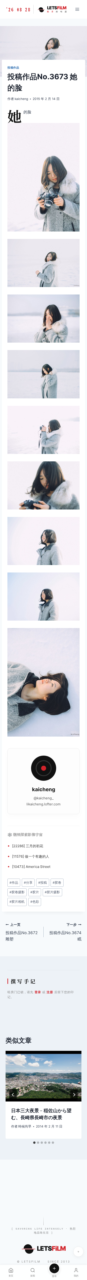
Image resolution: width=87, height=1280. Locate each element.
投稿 (42, 882)
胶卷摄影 (17, 892)
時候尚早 (24, 1126)
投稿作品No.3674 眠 (65, 932)
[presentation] (43, 1076)
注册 (50, 992)
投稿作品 (13, 67)
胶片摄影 (52, 892)
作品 (14, 882)
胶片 (34, 892)
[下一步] (74, 1094)
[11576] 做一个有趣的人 (30, 856)
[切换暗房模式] (78, 1252)
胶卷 (57, 882)
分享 (28, 882)
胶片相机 (17, 901)
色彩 (34, 901)
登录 (38, 992)
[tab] (34, 1142)
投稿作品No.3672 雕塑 (22, 932)
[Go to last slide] (13, 1094)
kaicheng (21, 99)
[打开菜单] (77, 9)
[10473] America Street (31, 866)
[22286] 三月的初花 (27, 846)
